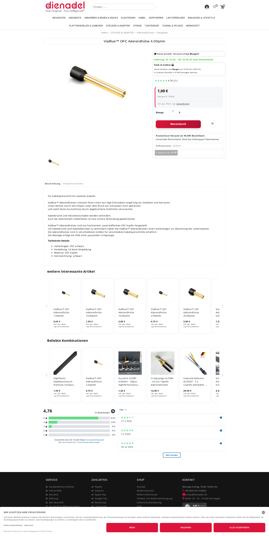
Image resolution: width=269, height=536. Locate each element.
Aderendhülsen (145, 32)
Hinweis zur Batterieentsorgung (154, 498)
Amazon (99, 490)
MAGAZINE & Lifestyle (201, 17)
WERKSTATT (193, 25)
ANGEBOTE (75, 17)
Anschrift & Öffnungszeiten (64, 506)
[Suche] (157, 7)
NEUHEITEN (59, 17)
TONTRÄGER (152, 25)
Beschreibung (52, 183)
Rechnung (100, 502)
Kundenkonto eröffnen (61, 486)
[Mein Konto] (207, 7)
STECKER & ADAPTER (118, 25)
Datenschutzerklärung (149, 502)
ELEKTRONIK (128, 17)
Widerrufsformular (147, 494)
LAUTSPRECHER (175, 17)
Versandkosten (182, 104)
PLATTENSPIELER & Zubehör (86, 25)
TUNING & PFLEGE (172, 25)
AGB (139, 506)
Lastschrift (101, 506)
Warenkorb (178, 124)
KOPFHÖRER (156, 17)
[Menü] (205, 504)
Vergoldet (162, 32)
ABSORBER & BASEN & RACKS (101, 17)
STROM (137, 25)
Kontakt (141, 486)
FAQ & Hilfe (55, 490)
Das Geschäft (56, 502)
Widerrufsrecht (145, 490)
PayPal (98, 486)
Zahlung (53, 498)
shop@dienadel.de (196, 494)
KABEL (142, 17)
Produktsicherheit (73, 183)
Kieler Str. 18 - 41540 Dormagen (202, 498)
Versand (53, 494)
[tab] (52, 184)
